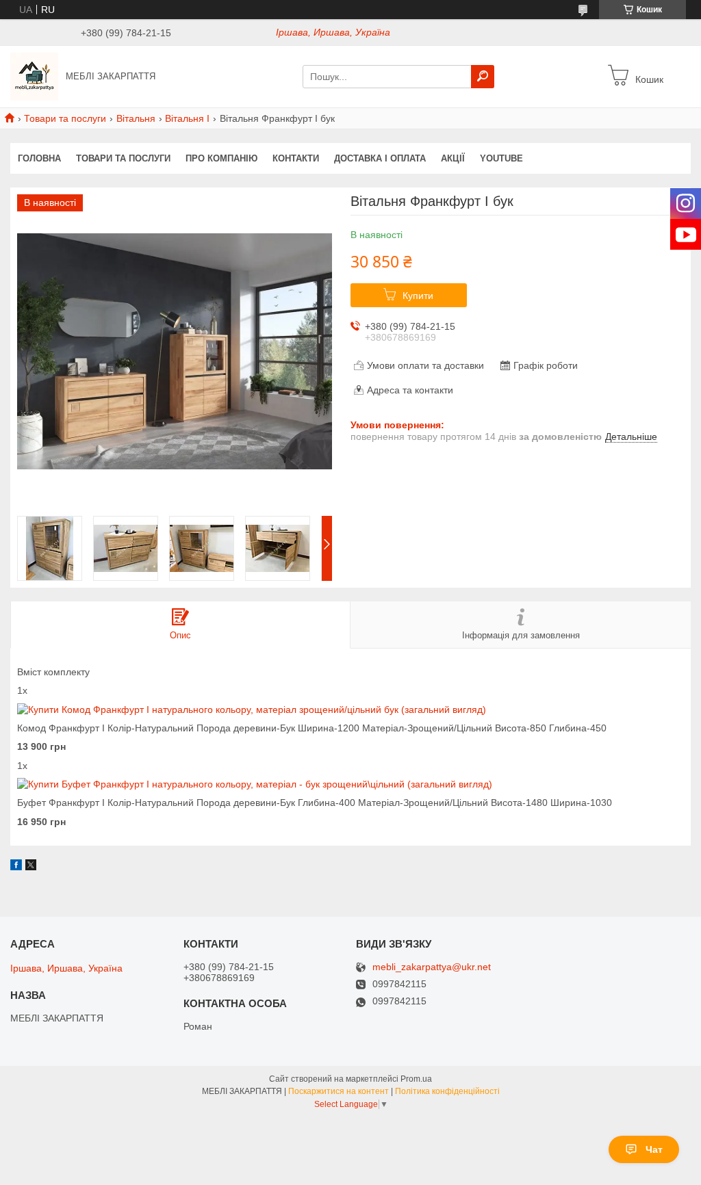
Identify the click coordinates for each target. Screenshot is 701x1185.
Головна (39, 158)
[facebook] (16, 866)
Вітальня (135, 118)
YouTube (501, 158)
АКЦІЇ (453, 158)
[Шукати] (482, 76)
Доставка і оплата (380, 158)
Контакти (295, 158)
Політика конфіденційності (447, 1091)
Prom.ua (416, 1079)
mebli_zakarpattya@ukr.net (431, 967)
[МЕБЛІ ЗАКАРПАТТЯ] (34, 75)
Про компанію (221, 158)
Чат (654, 1149)
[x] (30, 866)
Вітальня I (187, 118)
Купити (418, 295)
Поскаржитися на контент (338, 1091)
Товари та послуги (65, 118)
